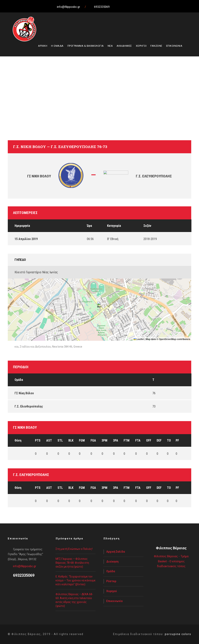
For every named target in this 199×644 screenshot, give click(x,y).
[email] (115, 7)
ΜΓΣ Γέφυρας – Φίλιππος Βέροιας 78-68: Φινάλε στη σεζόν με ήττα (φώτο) (72, 562)
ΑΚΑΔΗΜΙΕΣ (124, 45)
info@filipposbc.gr (24, 566)
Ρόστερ (111, 581)
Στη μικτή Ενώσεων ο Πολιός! (74, 548)
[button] (99, 306)
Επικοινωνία (114, 601)
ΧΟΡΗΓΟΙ (141, 45)
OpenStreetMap (167, 339)
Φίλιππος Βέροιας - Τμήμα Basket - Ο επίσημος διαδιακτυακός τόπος (171, 561)
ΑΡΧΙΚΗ (42, 45)
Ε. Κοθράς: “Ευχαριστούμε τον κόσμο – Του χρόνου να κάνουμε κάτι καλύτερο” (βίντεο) (75, 580)
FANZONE (156, 45)
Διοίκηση (112, 561)
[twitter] (130, 7)
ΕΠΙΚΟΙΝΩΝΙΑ (174, 45)
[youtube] (137, 7)
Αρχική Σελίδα (115, 551)
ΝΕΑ (110, 45)
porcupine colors (178, 634)
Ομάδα (110, 571)
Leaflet (140, 339)
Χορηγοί (111, 591)
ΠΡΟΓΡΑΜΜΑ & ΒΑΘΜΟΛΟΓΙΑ (85, 45)
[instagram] (144, 7)
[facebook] (123, 7)
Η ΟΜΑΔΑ (57, 45)
